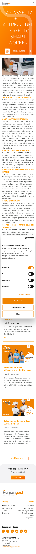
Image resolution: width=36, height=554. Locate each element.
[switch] (31, 274)
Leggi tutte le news (18, 458)
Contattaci (18, 477)
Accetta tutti (18, 301)
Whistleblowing (29, 508)
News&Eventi (6, 513)
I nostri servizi (7, 508)
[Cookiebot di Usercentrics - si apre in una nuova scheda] (25, 238)
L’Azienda (5, 511)
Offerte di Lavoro (8, 506)
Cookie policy (16, 546)
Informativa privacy (7, 546)
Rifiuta (18, 314)
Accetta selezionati (18, 307)
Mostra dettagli (24, 294)
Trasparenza (29, 518)
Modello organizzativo (26, 511)
